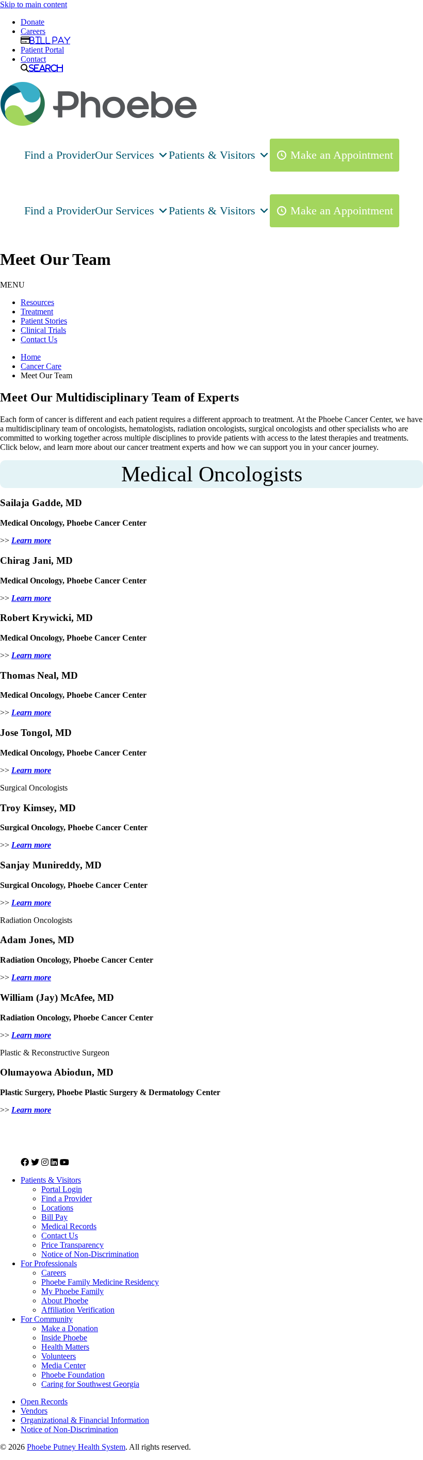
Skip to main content (33, 4)
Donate (32, 22)
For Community (47, 1319)
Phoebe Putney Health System (76, 1446)
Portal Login (61, 1189)
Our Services (124, 154)
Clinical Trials (43, 330)
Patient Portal (42, 49)
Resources (37, 302)
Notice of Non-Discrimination (90, 1254)
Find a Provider (59, 154)
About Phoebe (64, 1300)
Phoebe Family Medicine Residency (100, 1282)
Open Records (44, 1401)
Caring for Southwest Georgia (90, 1384)
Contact (33, 59)
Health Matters (65, 1346)
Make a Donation (69, 1328)
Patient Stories (44, 320)
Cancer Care (41, 366)
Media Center (63, 1365)
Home (31, 357)
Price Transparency (72, 1244)
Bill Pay (50, 40)
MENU (12, 284)
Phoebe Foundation (73, 1374)
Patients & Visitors (212, 154)
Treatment (37, 311)
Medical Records (68, 1226)
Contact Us (39, 339)
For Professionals (49, 1263)
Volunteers (58, 1356)
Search (46, 68)
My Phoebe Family (72, 1291)
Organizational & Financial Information (85, 1420)
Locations (57, 1207)
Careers (33, 31)
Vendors (34, 1410)
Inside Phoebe (64, 1337)
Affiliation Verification (78, 1309)
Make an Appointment (341, 154)
